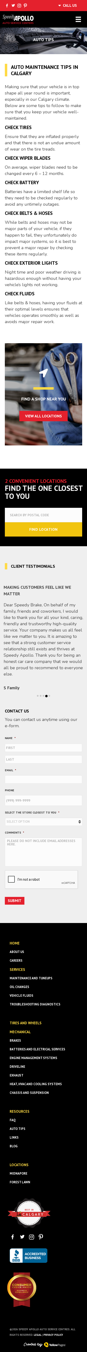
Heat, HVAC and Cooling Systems (36, 1084)
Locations (19, 1165)
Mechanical (20, 1032)
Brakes (15, 1041)
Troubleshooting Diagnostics (35, 1004)
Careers (16, 961)
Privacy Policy (53, 1335)
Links (14, 1137)
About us (17, 952)
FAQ (13, 1120)
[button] (43, 416)
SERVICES (17, 969)
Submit (15, 900)
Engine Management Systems (33, 1058)
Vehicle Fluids (21, 996)
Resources (19, 1111)
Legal (37, 1335)
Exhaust (16, 1075)
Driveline (17, 1067)
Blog (14, 1146)
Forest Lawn (20, 1182)
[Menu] (78, 19)
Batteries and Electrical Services (37, 1049)
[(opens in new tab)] (29, 1212)
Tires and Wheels (26, 1023)
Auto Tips (17, 1129)
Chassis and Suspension (29, 1093)
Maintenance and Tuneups (31, 978)
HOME (15, 943)
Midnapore (18, 1173)
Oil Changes (19, 987)
